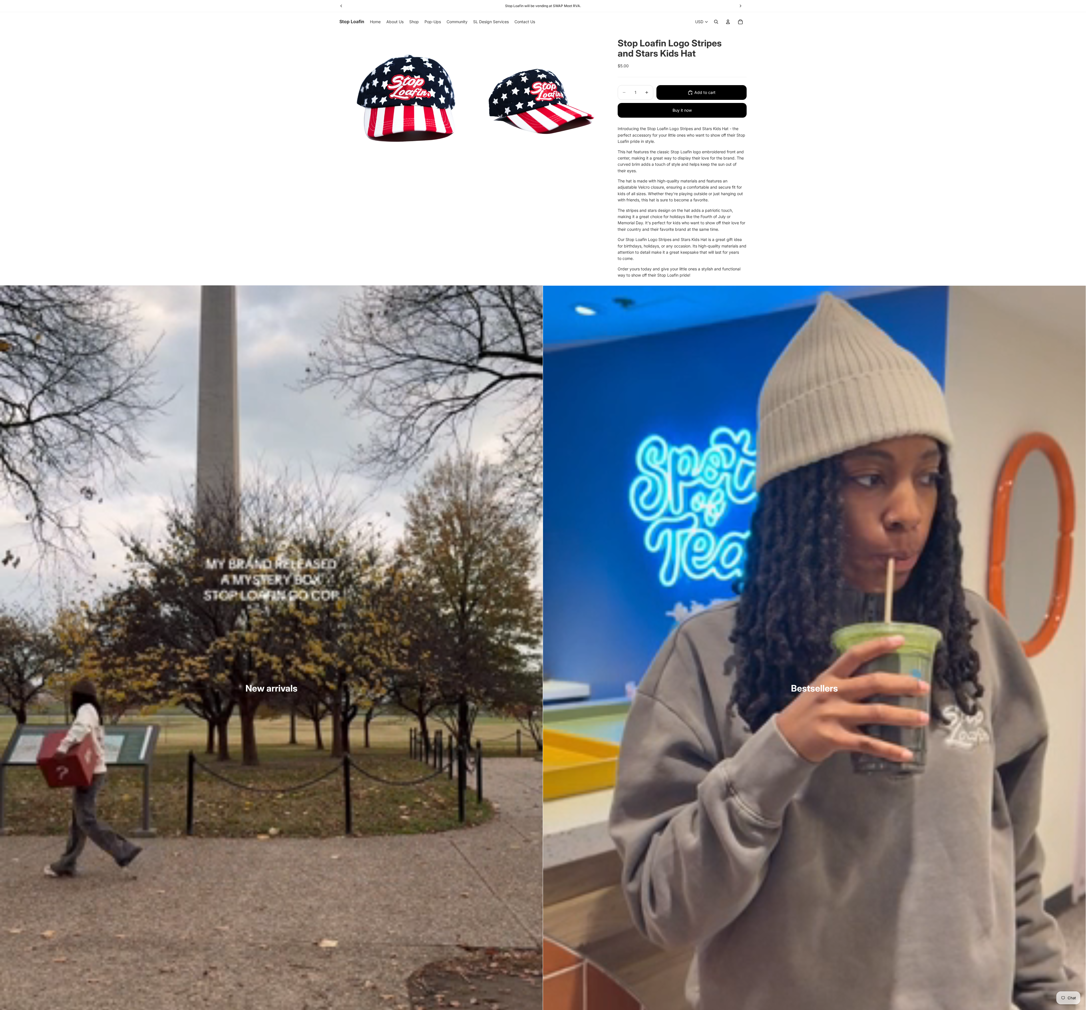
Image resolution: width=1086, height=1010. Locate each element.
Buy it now (682, 110)
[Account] (728, 22)
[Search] (716, 22)
